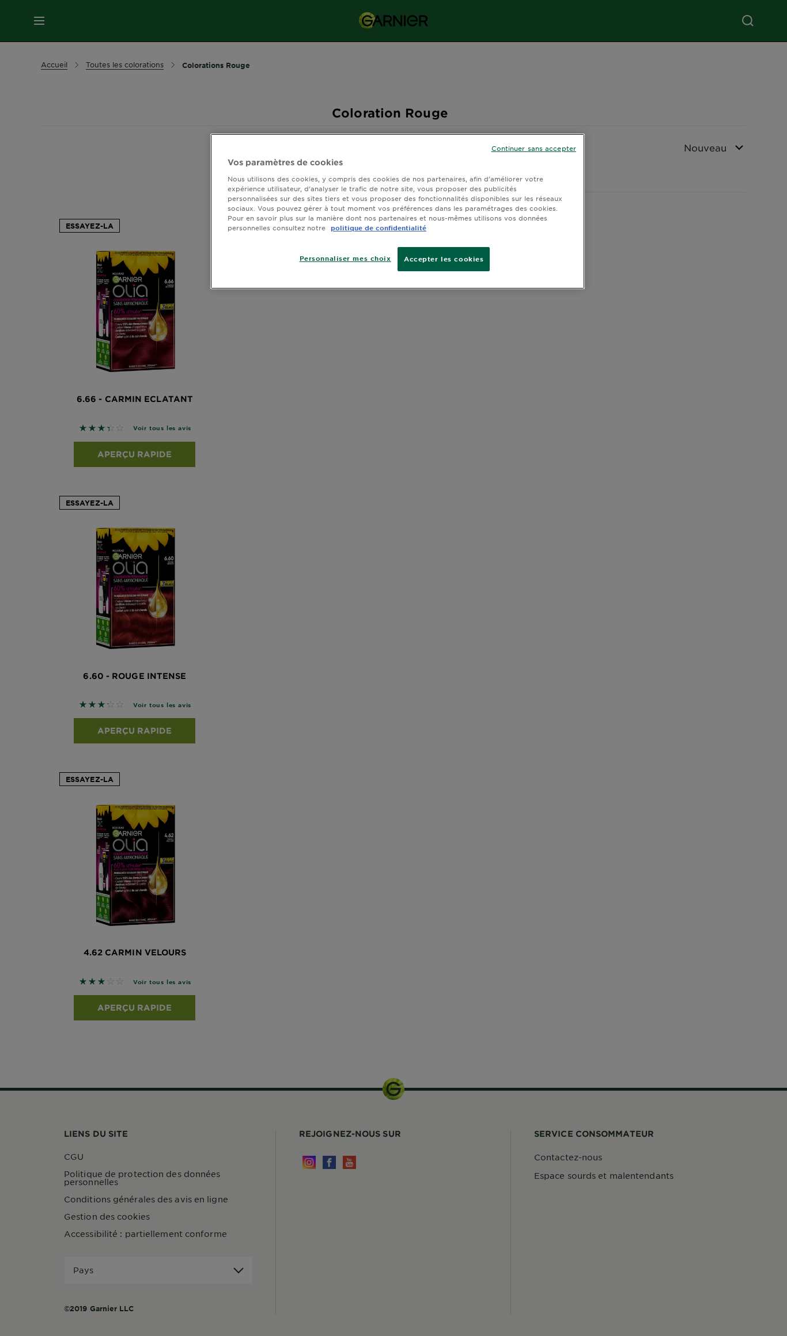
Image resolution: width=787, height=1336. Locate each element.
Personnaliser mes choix (345, 258)
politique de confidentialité (378, 227)
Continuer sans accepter (533, 148)
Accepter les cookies (443, 259)
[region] (397, 211)
